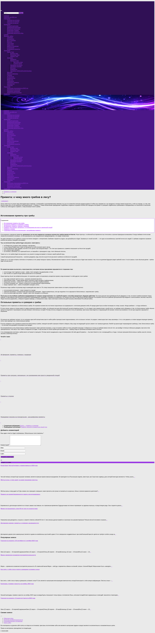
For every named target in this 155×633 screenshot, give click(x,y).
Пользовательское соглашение (13, 621)
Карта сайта (7, 622)
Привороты (13, 69)
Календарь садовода (13, 31)
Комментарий (5, 445)
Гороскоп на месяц (12, 23)
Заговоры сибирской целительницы (21, 71)
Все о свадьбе (11, 40)
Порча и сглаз (14, 60)
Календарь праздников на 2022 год (17, 88)
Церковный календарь (14, 27)
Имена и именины (12, 73)
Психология (10, 47)
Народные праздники (13, 91)
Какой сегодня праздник (14, 92)
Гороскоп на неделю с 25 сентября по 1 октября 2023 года (19, 540)
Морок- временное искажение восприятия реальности (18, 555)
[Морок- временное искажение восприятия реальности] (4, 563)
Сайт (2, 453)
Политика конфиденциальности (13, 620)
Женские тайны (8, 36)
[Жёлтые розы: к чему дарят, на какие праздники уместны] (4, 488)
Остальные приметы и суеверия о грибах (16, 224)
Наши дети (10, 44)
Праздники (7, 86)
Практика (10, 85)
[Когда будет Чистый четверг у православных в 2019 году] (4, 474)
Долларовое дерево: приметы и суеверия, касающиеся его (20, 523)
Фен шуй (9, 72)
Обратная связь (8, 618)
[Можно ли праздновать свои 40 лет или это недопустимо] (4, 517)
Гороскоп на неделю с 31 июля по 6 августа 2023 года (18, 598)
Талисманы (10, 81)
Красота (9, 42)
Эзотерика (7, 50)
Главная (6, 16)
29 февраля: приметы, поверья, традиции (16, 226)
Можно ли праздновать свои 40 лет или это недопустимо (19, 508)
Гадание (9, 75)
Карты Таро (10, 52)
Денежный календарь (13, 29)
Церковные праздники (14, 89)
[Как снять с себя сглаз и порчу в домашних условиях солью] (4, 578)
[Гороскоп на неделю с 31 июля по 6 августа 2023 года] (4, 606)
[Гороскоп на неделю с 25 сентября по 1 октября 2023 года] (4, 549)
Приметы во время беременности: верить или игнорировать (20, 494)
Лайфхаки (7, 94)
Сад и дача (10, 43)
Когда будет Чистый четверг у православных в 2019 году (19, 465)
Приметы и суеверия (10, 191)
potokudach (4, 201)
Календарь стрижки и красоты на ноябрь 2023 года (17, 583)
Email (2, 450)
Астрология (10, 76)
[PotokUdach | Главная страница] (18, 7)
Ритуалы (13, 68)
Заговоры (10, 58)
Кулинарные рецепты (13, 49)
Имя (2, 448)
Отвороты (13, 59)
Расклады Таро (14, 55)
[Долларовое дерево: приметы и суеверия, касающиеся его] (4, 531)
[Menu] (1, 10)
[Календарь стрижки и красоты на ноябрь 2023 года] (4, 592)
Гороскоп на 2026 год (10, 17)
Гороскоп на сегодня (13, 20)
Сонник (6, 34)
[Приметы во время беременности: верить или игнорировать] (4, 502)
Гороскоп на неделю (13, 21)
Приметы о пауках (9, 229)
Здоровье (10, 37)
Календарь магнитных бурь (15, 33)
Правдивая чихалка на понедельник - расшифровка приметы (22, 230)
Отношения (10, 39)
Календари (7, 24)
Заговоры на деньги (16, 65)
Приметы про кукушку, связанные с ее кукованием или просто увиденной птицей (28, 227)
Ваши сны (10, 79)
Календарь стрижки (13, 30)
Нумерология (11, 78)
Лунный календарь (12, 26)
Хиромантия (11, 84)
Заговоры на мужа (15, 66)
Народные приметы (13, 82)
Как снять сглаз (18, 62)
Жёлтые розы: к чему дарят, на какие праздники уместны (19, 480)
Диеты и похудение (13, 46)
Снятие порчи (18, 63)
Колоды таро (14, 53)
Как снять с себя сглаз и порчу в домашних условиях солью (20, 569)
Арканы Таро (14, 56)
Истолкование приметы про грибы (14, 223)
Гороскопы (7, 18)
